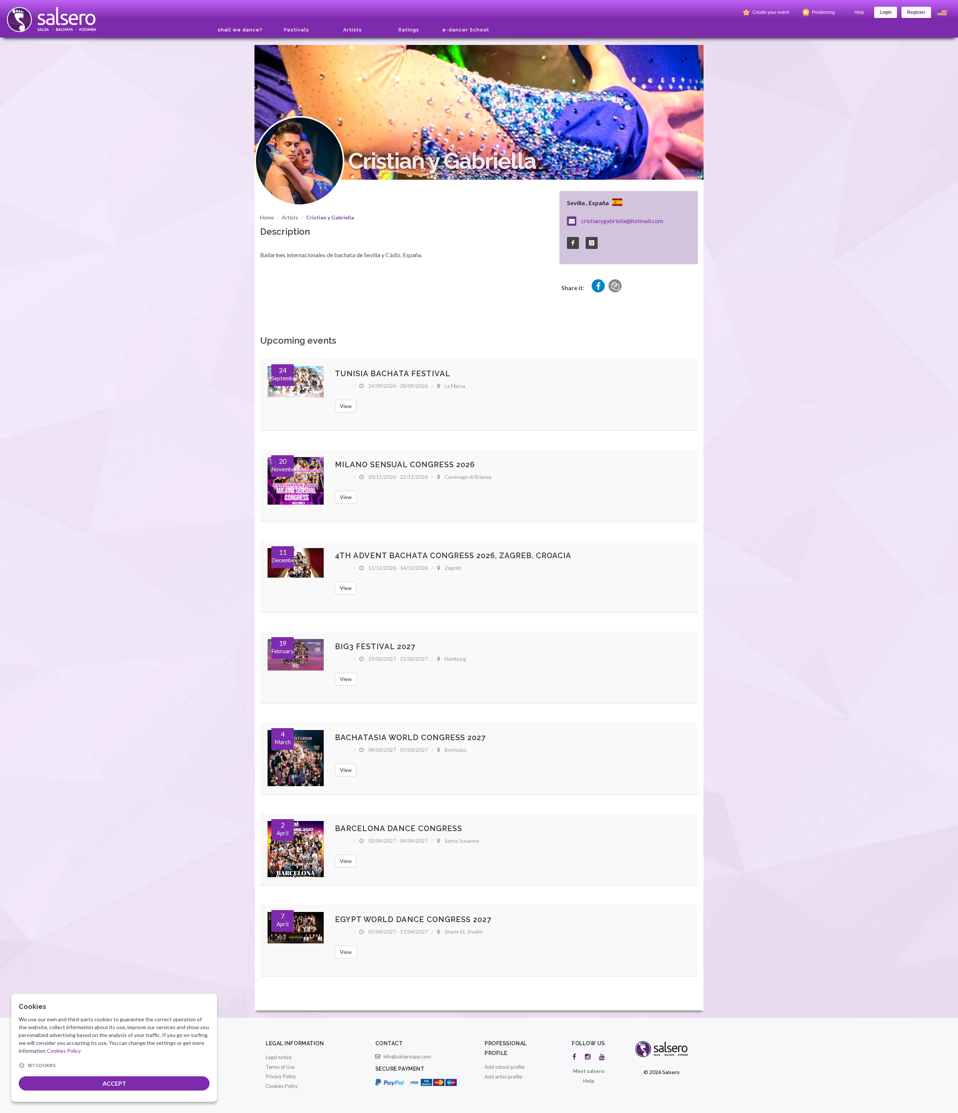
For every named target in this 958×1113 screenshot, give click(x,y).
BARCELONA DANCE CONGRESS (398, 828)
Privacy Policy (281, 1076)
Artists (290, 217)
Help (859, 12)
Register (916, 12)
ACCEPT (114, 1083)
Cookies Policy (282, 1086)
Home (267, 217)
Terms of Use (280, 1067)
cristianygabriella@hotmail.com (622, 220)
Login (885, 12)
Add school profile (505, 1067)
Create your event (770, 12)
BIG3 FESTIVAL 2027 (375, 646)
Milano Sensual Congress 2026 (405, 464)
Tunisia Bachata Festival (393, 373)
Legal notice (279, 1057)
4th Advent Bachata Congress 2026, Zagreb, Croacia (453, 555)
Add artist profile (503, 1077)
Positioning (823, 12)
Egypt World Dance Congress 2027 (413, 919)
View (346, 406)
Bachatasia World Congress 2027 (410, 737)
